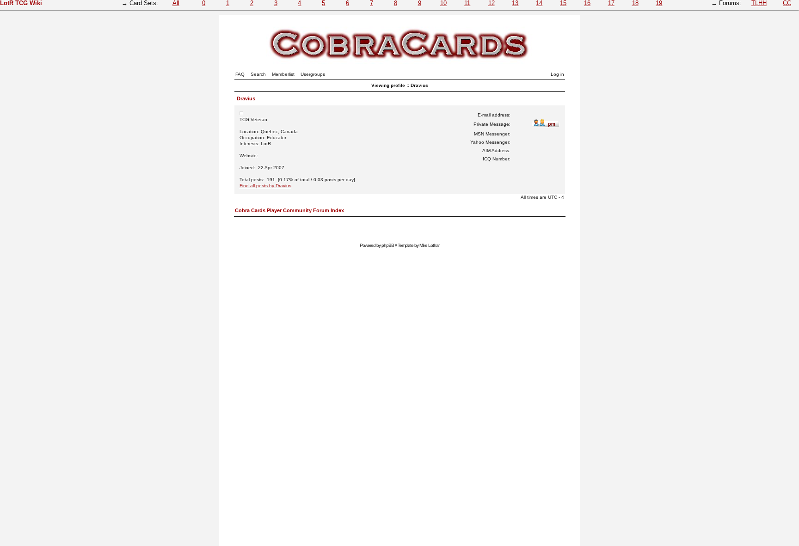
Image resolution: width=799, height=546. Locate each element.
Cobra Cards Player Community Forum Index (289, 210)
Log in (557, 74)
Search (258, 74)
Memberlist (283, 74)
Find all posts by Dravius (265, 185)
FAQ (240, 74)
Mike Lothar (429, 245)
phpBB (387, 245)
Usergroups (313, 74)
